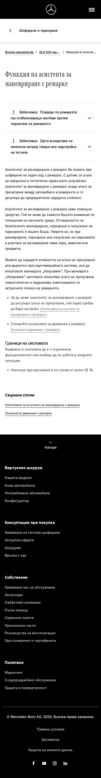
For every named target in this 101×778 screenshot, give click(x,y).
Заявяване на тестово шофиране (32, 532)
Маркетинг (14, 672)
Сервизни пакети (19, 617)
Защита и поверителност (26, 687)
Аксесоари (14, 594)
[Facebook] (33, 763)
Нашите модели (18, 477)
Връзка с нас (16, 555)
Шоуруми (13, 547)
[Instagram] (55, 763)
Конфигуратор (17, 500)
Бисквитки (50, 739)
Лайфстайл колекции (23, 602)
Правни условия (50, 729)
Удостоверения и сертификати (30, 640)
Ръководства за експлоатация (30, 632)
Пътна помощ (16, 610)
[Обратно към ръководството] (12, 31)
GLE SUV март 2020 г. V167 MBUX (49, 52)
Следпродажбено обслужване (30, 680)
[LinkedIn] (65, 763)
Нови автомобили (20, 485)
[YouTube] (44, 763)
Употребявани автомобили (27, 493)
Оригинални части (20, 625)
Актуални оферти (19, 540)
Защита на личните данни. (50, 749)
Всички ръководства (19, 52)
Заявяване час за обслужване (30, 587)
